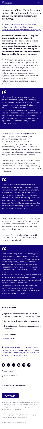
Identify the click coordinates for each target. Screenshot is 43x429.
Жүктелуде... (10, 395)
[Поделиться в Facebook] (3, 365)
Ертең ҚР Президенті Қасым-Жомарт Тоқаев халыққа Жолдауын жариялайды (22, 315)
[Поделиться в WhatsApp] (23, 365)
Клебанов (18, 350)
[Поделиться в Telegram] (13, 365)
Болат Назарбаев (23, 347)
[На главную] (7, 3)
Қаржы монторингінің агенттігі (16, 355)
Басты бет (9, 371)
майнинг (28, 350)
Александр (9, 347)
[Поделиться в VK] (18, 365)
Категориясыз (10, 376)
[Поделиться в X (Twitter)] (8, 365)
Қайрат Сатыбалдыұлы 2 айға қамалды (21, 321)
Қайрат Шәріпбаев (30, 353)
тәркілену (16, 353)
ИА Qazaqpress (8, 338)
